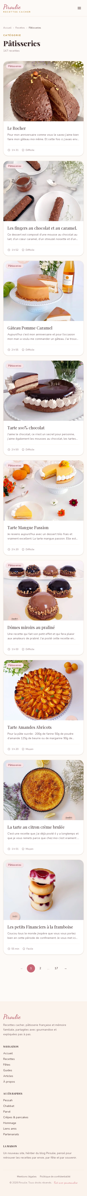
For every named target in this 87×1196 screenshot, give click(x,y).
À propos (9, 1082)
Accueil (7, 27)
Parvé (7, 1112)
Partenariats (11, 1134)
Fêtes (6, 1065)
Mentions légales (27, 1176)
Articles (8, 1076)
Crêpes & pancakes (15, 1117)
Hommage (9, 1123)
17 (56, 968)
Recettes (20, 27)
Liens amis (10, 1129)
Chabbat (8, 1106)
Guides (7, 1070)
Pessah (8, 1100)
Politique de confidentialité (55, 1176)
